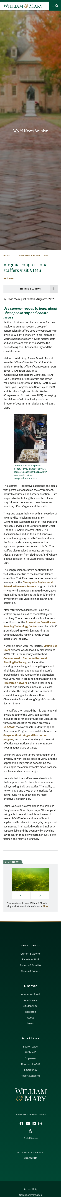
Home (6, 255)
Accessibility (30, 1189)
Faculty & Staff (30, 959)
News (30, 1023)
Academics (30, 1000)
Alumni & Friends (30, 971)
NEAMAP (9, 727)
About (30, 1017)
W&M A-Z (30, 1052)
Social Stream (31, 1138)
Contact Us (30, 1158)
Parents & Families (30, 965)
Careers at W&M (30, 1064)
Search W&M (30, 1046)
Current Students (30, 953)
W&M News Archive (30, 131)
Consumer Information (30, 1195)
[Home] (23, 6)
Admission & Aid (30, 994)
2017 (46, 255)
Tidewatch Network (15, 683)
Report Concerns (30, 1075)
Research (30, 1011)
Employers (30, 1058)
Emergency (30, 1070)
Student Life (30, 1006)
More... (46, 906)
